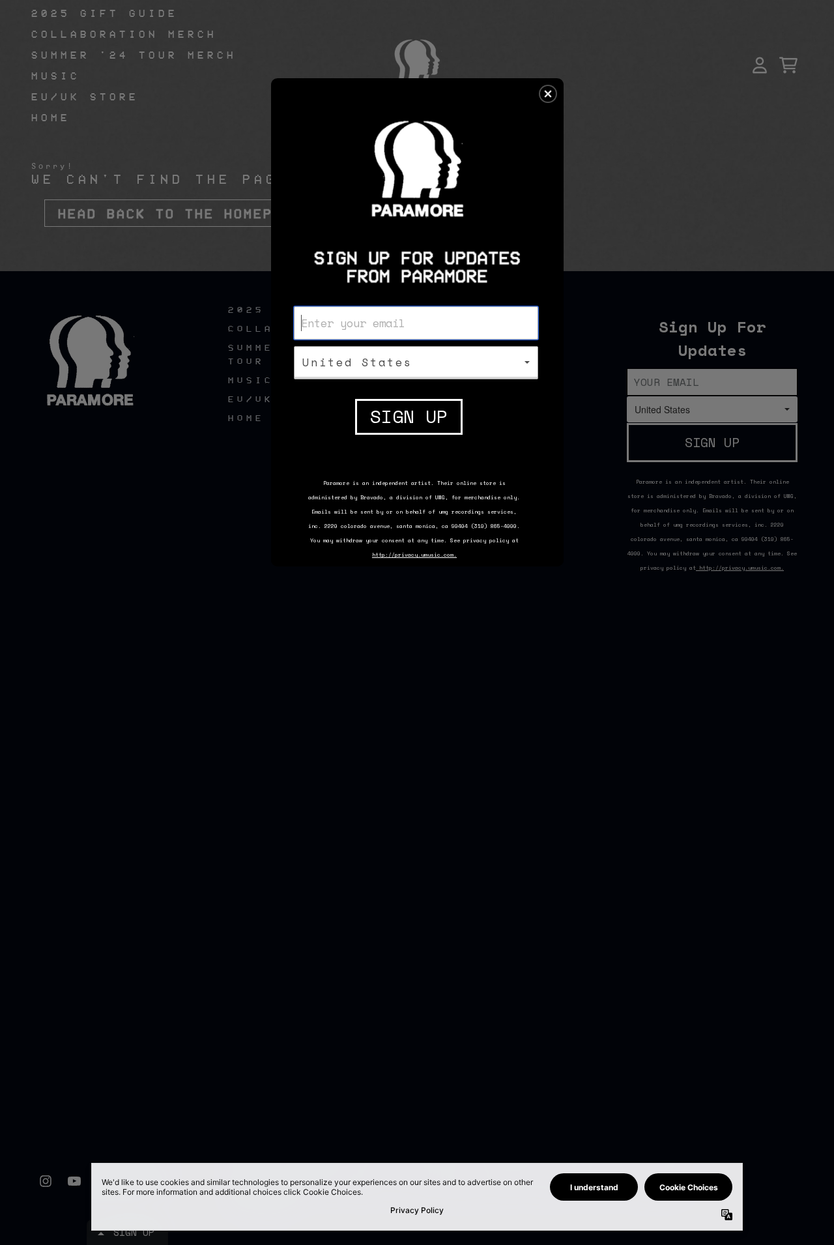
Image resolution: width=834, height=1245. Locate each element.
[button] (548, 94)
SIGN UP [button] (409, 416)
